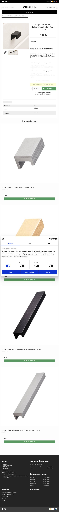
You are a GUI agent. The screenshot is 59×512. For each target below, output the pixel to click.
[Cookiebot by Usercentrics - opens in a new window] (50, 238)
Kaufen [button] (49, 88)
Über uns (4, 498)
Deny (10, 272)
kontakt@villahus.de (12, 472)
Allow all (48, 272)
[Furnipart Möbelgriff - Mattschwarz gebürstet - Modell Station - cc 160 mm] (29, 315)
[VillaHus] (29, 7)
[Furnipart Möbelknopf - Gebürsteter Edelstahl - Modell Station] (29, 153)
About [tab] (48, 243)
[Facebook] (2, 509)
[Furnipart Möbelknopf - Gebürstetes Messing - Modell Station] (29, 234)
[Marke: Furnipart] (34, 42)
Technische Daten (7, 102)
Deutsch (48, 1)
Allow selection (29, 272)
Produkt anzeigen (29, 198)
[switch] (22, 266)
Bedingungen (5, 496)
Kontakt (3, 500)
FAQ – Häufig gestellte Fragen (9, 492)
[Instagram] (5, 509)
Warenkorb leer (50, 7)
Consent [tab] (10, 243)
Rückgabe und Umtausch (8, 494)
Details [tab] (29, 243)
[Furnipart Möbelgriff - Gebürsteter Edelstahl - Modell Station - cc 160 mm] (29, 396)
